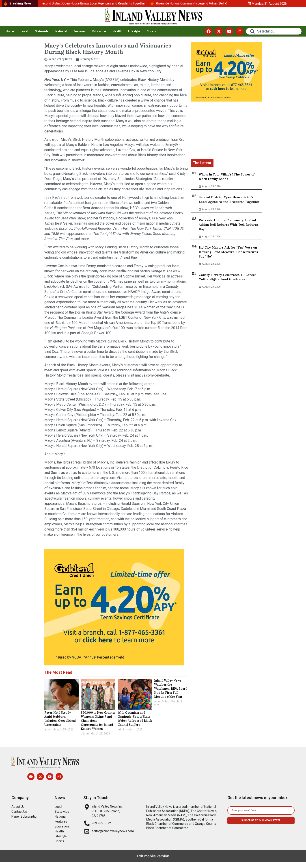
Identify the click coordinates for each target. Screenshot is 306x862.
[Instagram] (239, 31)
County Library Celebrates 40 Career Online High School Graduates (227, 277)
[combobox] (274, 31)
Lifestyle (134, 31)
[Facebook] (209, 31)
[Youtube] (229, 31)
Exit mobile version (153, 856)
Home (10, 31)
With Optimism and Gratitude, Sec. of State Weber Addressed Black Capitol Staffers (135, 719)
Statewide (42, 31)
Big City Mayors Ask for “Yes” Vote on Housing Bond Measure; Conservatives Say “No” (228, 251)
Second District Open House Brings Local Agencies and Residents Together (229, 199)
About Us (17, 806)
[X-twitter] (219, 31)
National (61, 31)
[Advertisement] (226, 131)
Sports (151, 31)
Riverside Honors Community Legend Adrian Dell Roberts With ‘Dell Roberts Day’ (228, 224)
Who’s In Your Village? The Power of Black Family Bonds (226, 176)
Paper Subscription (24, 816)
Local (24, 31)
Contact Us (19, 811)
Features (79, 31)
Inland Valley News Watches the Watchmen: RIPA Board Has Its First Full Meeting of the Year (170, 689)
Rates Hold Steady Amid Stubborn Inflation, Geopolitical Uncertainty (60, 719)
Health (116, 31)
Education (99, 31)
